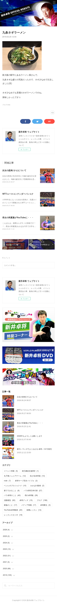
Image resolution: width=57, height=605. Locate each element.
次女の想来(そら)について (14, 170)
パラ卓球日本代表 (33, 490)
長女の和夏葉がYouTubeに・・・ (18, 217)
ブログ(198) (6, 105)
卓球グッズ (26, 500)
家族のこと (10, 505)
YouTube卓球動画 (13, 510)
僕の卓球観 (31, 495)
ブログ (42, 500)
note (7, 480)
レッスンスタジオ (13, 514)
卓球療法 (45, 505)
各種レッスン (33, 510)
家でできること (12, 490)
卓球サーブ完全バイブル (26, 480)
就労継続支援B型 (30, 471)
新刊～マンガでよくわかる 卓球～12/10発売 (34, 449)
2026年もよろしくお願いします (29, 436)
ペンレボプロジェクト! (15, 485)
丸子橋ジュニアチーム (15, 475)
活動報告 (9, 500)
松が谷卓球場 (37, 475)
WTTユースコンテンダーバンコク (17, 193)
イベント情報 (11, 471)
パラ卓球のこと (12, 495)
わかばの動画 (37, 485)
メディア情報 (28, 505)
